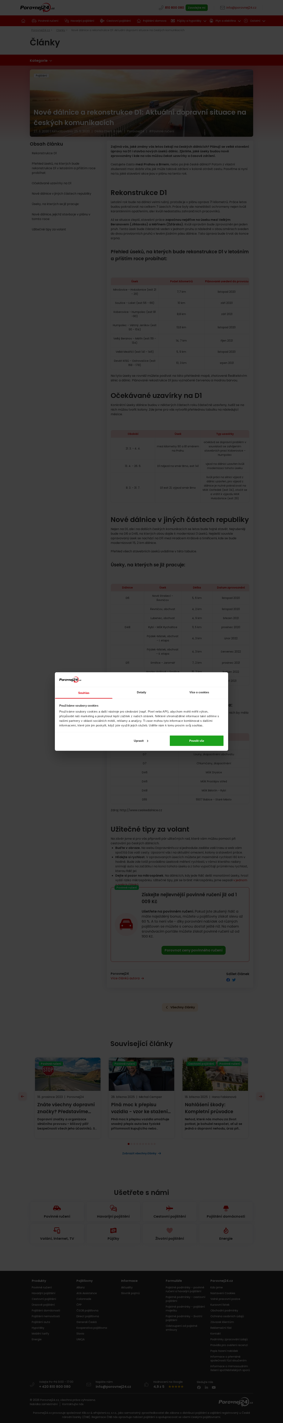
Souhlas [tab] (83, 692)
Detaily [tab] (141, 692)
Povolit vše (196, 740)
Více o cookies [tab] (199, 692)
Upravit (139, 740)
